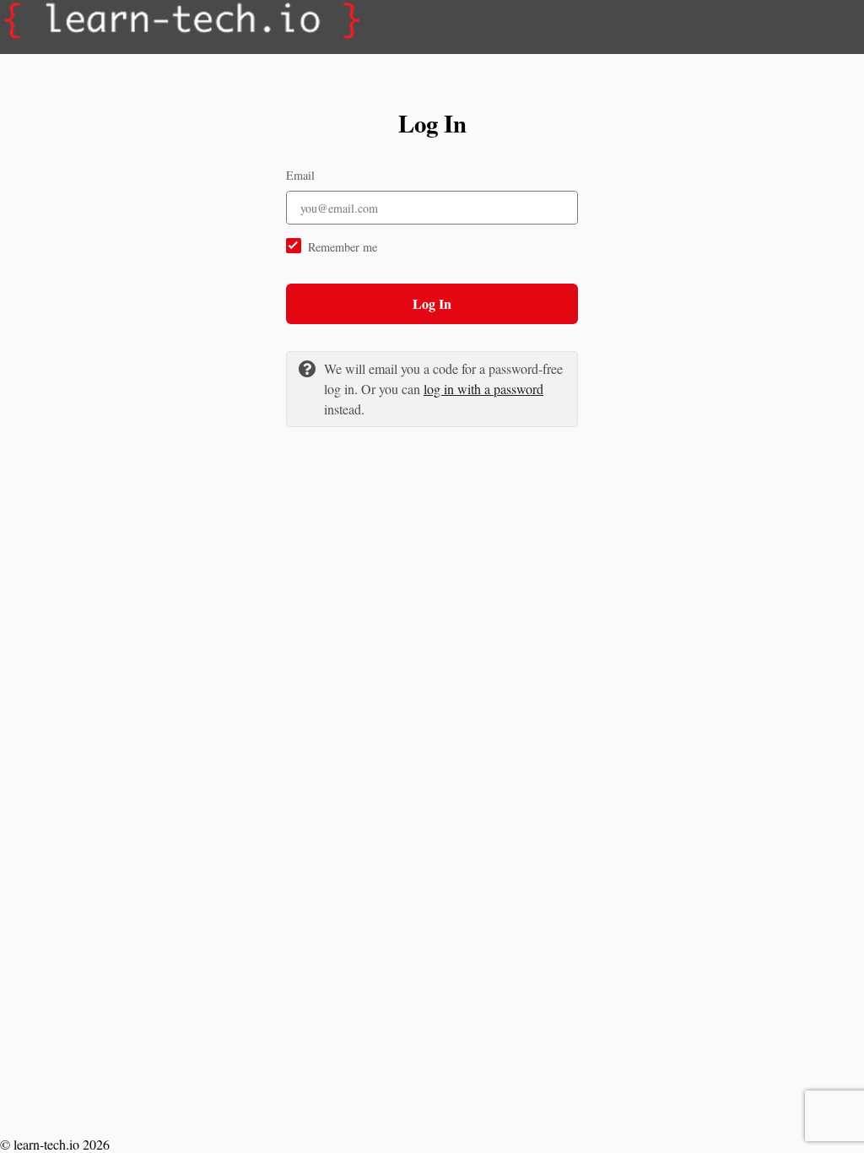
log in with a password (483, 389)
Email (300, 175)
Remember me (342, 247)
